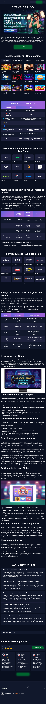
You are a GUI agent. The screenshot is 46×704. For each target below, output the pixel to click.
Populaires (5, 60)
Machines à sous (39, 60)
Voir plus (23, 673)
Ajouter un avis (37, 647)
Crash (27, 60)
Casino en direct (16, 60)
